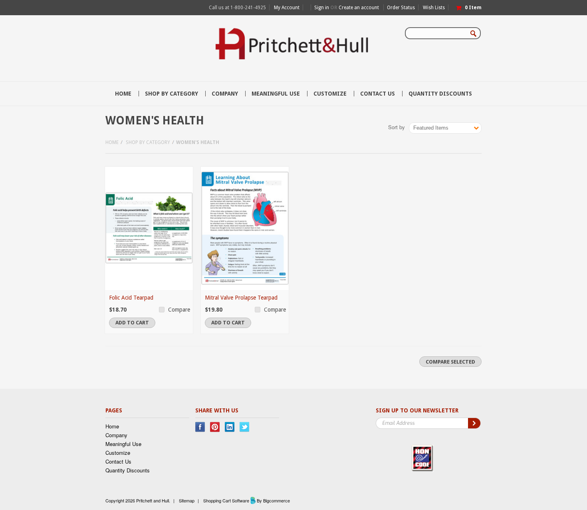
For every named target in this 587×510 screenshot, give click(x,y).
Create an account (359, 7)
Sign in (321, 7)
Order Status (401, 7)
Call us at (237, 7)
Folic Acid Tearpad (131, 297)
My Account (286, 7)
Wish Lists (434, 7)
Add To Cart (132, 323)
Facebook (200, 427)
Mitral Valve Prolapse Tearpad (241, 297)
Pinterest (215, 427)
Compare (179, 309)
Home (112, 142)
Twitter (245, 427)
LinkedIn (230, 427)
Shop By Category (171, 93)
